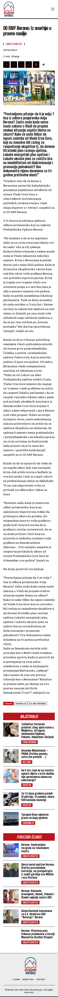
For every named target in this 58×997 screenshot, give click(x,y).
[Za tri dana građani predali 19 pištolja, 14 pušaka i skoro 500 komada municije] (11, 799)
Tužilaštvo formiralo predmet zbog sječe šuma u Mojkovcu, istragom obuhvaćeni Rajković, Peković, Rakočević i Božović (37, 730)
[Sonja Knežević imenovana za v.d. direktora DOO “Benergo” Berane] (11, 916)
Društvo (27, 785)
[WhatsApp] (28, 64)
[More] (43, 64)
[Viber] (21, 64)
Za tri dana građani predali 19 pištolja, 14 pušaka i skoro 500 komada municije (37, 797)
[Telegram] (36, 64)
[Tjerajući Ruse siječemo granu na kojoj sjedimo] (11, 819)
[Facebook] (6, 64)
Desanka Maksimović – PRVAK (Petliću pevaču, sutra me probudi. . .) (34, 754)
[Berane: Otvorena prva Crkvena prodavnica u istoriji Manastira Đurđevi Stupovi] (11, 936)
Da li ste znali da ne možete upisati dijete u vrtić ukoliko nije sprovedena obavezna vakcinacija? (37, 775)
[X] (14, 64)
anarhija (20, 703)
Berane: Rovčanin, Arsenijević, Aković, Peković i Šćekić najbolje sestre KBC (37, 894)
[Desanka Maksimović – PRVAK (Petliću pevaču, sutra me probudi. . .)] (11, 756)
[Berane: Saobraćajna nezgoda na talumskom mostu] (11, 850)
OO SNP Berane (37, 703)
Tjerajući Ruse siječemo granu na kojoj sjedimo (35, 816)
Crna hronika (29, 742)
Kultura (27, 761)
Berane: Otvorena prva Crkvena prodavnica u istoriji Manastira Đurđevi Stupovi (38, 934)
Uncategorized (30, 856)
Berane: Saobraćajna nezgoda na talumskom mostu (35, 848)
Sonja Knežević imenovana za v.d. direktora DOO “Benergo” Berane (36, 914)
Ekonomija (28, 822)
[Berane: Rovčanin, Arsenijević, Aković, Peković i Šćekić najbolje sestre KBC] (11, 896)
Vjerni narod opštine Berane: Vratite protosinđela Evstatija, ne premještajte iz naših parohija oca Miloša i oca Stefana (38, 871)
